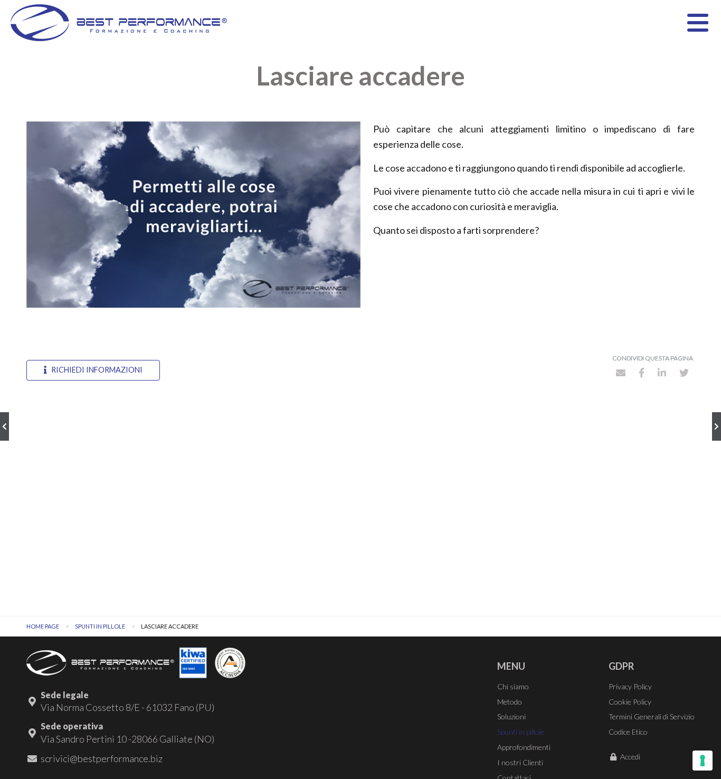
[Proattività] (716, 426)
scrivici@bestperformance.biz (102, 758)
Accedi (630, 756)
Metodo (509, 701)
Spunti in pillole (100, 626)
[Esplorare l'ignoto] (4, 426)
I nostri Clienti (520, 762)
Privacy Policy (630, 686)
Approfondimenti (524, 747)
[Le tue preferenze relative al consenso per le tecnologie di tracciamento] (702, 760)
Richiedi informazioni (96, 369)
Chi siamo (513, 686)
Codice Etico (628, 731)
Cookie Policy (630, 701)
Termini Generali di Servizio (652, 716)
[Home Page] (119, 22)
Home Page (42, 626)
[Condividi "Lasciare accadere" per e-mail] (621, 373)
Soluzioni (511, 716)
